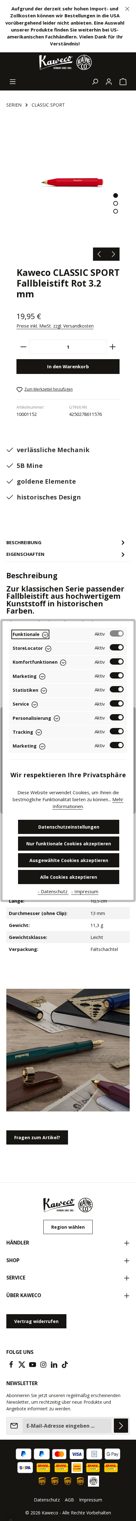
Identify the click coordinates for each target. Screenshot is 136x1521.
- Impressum (84, 891)
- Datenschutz (53, 891)
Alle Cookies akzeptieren (68, 877)
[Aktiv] (117, 633)
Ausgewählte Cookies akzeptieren (68, 860)
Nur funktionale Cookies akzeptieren (68, 844)
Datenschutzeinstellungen (68, 827)
